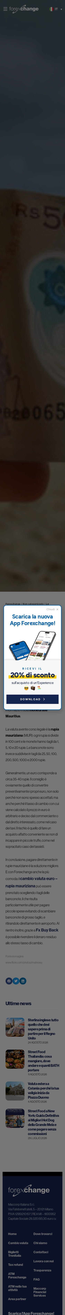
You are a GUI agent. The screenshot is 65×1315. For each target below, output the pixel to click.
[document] (32, 657)
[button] (52, 609)
